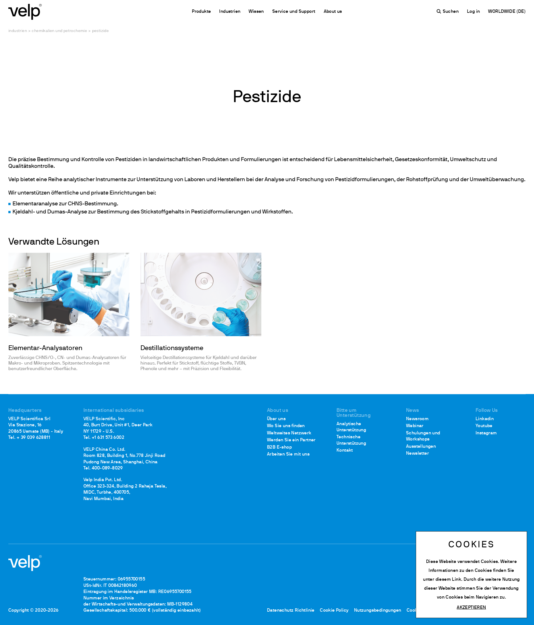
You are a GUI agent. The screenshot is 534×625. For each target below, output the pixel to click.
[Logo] (25, 11)
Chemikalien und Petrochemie (59, 31)
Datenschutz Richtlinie (291, 610)
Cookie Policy (334, 610)
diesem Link (448, 580)
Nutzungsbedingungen (377, 610)
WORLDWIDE (502, 12)
